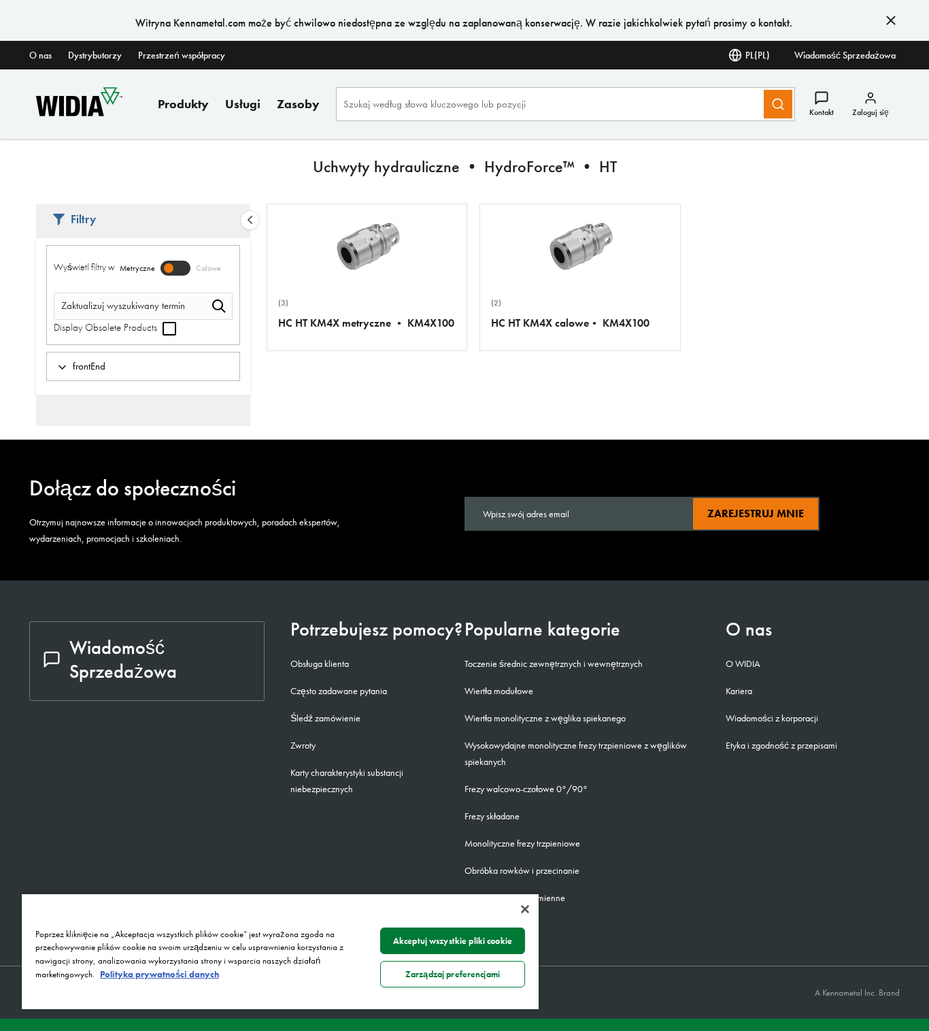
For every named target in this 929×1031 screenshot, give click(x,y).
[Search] (778, 104)
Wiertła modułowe (498, 691)
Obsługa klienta (319, 663)
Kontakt (821, 112)
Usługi (242, 104)
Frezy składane (492, 816)
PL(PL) (757, 55)
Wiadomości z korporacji (772, 718)
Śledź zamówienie (325, 718)
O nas (40, 55)
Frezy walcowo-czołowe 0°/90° (526, 789)
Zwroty (303, 745)
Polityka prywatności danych (159, 974)
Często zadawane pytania (338, 691)
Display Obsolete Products (107, 327)
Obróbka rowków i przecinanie (521, 870)
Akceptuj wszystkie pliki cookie (452, 941)
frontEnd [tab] (89, 366)
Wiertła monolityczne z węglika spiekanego (545, 718)
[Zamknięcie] (525, 909)
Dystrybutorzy (95, 55)
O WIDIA (743, 663)
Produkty (183, 104)
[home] (79, 112)
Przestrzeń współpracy (181, 55)
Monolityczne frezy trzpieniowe (522, 843)
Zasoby (298, 104)
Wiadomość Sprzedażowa (845, 55)
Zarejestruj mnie (755, 513)
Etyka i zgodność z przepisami (781, 745)
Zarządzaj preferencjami (452, 974)
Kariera (739, 691)
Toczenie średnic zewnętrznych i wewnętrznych (553, 663)
